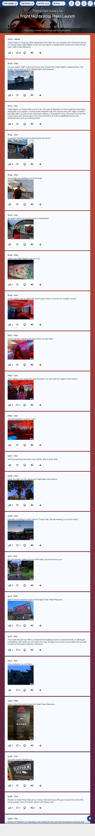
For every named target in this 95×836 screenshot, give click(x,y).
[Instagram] (77, 3)
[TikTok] (84, 3)
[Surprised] (25, 53)
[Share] (40, 53)
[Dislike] (33, 53)
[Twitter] (90, 3)
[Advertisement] (47, 830)
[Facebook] (71, 3)
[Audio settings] (90, 818)
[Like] (11, 204)
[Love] (18, 95)
